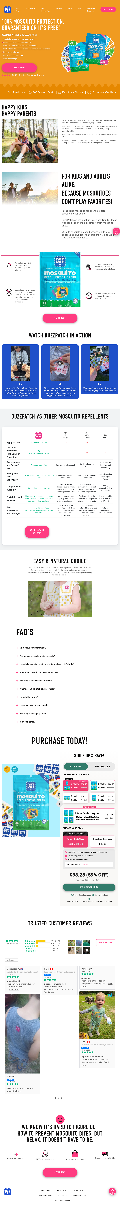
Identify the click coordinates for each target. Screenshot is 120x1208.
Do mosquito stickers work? (33, 648)
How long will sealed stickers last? (36, 680)
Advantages (31, 8)
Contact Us (62, 1195)
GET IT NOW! (60, 1172)
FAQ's (70, 8)
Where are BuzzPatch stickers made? (37, 689)
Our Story (18, 10)
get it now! (108, 9)
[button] (30, 941)
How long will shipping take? (33, 713)
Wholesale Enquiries (91, 10)
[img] (22, 976)
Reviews (59, 8)
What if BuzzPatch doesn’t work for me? (39, 672)
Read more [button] (14, 989)
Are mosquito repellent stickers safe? (37, 656)
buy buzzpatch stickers (37, 532)
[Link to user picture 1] (97, 1015)
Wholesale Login (79, 1195)
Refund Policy (62, 1190)
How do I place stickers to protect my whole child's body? (47, 664)
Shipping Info (45, 1190)
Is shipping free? (27, 722)
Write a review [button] (105, 942)
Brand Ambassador (62, 1201)
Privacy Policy (79, 1190)
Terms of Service (45, 1195)
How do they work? (29, 697)
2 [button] (58, 1098)
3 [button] (61, 1098)
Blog (79, 8)
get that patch (116, 230)
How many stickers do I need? (34, 705)
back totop (112, 1193)
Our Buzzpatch (45, 10)
